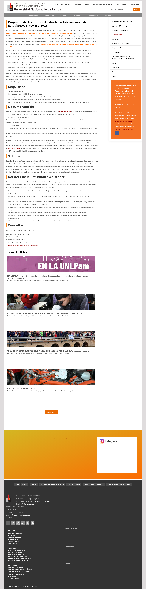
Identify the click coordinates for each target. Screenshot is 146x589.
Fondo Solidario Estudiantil (94, 484)
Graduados (78, 15)
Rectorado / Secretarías (102, 4)
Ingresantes (33, 15)
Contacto (135, 4)
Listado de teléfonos (42, 501)
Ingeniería (12, 577)
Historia (11, 530)
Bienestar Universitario (17, 554)
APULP (24, 484)
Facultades (121, 4)
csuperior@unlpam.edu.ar (124, 121)
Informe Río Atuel (74, 484)
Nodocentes (93, 15)
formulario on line (65, 111)
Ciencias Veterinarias (16, 575)
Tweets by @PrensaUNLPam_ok (65, 438)
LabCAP (34, 484)
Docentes (63, 15)
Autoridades (13, 543)
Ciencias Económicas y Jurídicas (20, 569)
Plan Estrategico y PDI (16, 534)
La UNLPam (65, 4)
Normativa (12, 536)
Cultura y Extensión (16, 552)
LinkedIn (23, 523)
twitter (13, 523)
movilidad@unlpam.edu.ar (124, 129)
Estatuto (11, 532)
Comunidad (109, 15)
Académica (12, 549)
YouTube (27, 523)
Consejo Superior (82, 4)
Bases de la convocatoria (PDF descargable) (23, 245)
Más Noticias (51, 412)
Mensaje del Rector (15, 540)
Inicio (56, 4)
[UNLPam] (11, 499)
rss (32, 523)
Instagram (18, 523)
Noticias (17, 586)
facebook (8, 523)
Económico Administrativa (18, 560)
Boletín (35, 586)
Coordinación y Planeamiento (19, 558)
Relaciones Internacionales (18, 556)
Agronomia (12, 565)
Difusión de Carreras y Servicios (52, 484)
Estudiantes (49, 15)
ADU (17, 484)
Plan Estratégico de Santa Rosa (119, 484)
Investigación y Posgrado (18, 551)
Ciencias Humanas (14, 573)
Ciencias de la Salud (15, 567)
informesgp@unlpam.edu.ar (21, 515)
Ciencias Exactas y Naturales (19, 571)
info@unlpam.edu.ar (28, 504)
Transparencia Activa (16, 542)
